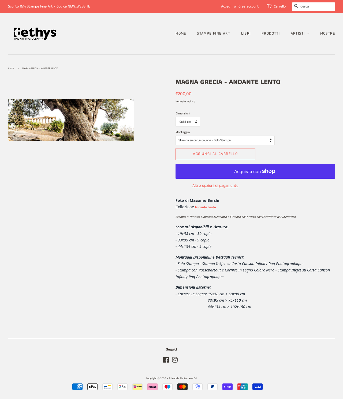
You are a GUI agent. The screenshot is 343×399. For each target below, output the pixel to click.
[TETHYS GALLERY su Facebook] (166, 361)
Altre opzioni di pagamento (215, 185)
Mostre (327, 33)
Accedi (226, 6)
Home (181, 33)
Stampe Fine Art (213, 33)
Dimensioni (183, 113)
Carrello (280, 6)
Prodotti (271, 33)
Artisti (298, 33)
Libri (246, 33)
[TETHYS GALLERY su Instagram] (175, 361)
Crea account (248, 6)
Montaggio (183, 132)
